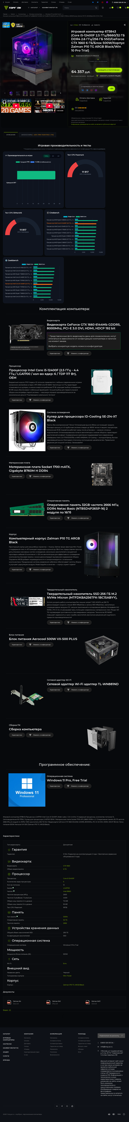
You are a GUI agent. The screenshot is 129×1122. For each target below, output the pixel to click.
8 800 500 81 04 (120, 2)
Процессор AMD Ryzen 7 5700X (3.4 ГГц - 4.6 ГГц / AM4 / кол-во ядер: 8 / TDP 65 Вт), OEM (19, 287)
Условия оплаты (55, 1040)
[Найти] (96, 8)
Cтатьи (26, 1046)
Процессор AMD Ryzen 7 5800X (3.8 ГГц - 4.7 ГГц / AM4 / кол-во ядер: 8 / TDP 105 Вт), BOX (19, 274)
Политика (53, 1052)
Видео (7, 1010)
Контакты (27, 1038)
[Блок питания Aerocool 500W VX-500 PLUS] (102, 650)
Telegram (62, 1106)
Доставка (27, 1043)
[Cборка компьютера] (102, 737)
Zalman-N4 (17, 1001)
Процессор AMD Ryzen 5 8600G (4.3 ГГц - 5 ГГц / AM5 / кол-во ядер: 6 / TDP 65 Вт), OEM (60, 220)
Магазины (53, 1038)
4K (58, 156)
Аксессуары (37, 135)
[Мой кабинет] (103, 8)
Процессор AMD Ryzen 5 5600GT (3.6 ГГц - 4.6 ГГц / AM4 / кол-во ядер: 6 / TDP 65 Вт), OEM (60, 242)
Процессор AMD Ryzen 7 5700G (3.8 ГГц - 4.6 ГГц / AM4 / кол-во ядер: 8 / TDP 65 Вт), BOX (60, 233)
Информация (56, 1034)
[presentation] (5, 93)
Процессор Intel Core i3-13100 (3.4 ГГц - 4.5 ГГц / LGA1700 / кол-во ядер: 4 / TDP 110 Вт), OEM (19, 296)
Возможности (54, 1055)
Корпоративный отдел (31, 1052)
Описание (10, 135)
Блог (79, 1052)
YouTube (67, 1106)
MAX (72, 1106)
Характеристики (55, 353)
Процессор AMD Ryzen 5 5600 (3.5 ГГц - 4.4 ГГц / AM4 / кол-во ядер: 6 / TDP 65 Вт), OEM (60, 245)
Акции (6, 1052)
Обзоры (81, 1049)
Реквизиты (54, 1049)
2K (53, 156)
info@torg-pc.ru (106, 1047)
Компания (28, 1034)
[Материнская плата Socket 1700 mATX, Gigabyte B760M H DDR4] (102, 474)
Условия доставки (56, 1043)
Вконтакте (57, 1106)
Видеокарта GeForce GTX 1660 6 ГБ (87, 55)
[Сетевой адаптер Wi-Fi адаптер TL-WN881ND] (27, 695)
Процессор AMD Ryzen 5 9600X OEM (62, 236)
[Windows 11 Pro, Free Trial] (26, 790)
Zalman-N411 (96, 1001)
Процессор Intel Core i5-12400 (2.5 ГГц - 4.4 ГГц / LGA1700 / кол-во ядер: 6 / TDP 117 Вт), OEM (60, 226)
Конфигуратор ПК (10, 1048)
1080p (46, 156)
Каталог (6, 1034)
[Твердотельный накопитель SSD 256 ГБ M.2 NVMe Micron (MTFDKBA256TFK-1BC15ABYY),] (27, 601)
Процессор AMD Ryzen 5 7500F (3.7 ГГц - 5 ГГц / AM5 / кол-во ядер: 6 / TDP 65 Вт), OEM (60, 229)
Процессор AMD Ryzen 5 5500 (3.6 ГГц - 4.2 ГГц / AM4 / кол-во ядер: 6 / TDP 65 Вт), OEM (60, 249)
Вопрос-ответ (82, 1046)
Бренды (6, 1060)
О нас (26, 1055)
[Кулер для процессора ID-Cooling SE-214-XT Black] (27, 430)
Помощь (82, 1034)
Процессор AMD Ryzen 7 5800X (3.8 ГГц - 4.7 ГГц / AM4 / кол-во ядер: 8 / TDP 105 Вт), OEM (19, 293)
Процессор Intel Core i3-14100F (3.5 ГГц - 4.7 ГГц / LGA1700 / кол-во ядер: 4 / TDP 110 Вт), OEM (19, 277)
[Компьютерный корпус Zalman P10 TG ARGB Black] (102, 554)
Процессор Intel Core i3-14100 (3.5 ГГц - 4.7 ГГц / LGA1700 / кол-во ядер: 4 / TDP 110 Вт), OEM (19, 267)
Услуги (6, 1056)
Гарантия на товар (56, 1046)
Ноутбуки (7, 1044)
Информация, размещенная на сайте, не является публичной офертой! (93, 124)
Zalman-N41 (56, 1001)
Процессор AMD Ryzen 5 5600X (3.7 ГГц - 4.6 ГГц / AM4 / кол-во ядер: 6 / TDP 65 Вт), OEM (60, 239)
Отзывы (26, 1049)
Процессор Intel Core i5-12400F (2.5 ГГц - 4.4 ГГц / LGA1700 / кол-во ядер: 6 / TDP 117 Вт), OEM (60, 223)
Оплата (26, 1040)
